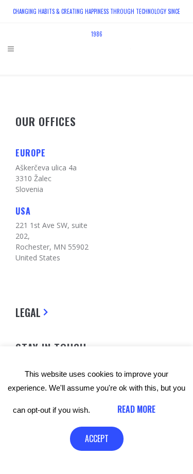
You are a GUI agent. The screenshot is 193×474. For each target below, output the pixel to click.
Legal (28, 312)
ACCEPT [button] (97, 438)
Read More (136, 409)
